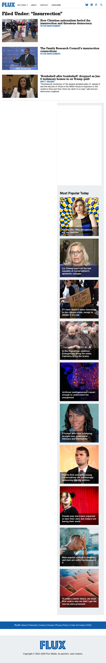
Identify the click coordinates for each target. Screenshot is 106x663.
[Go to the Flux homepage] (8, 6)
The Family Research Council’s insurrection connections (69, 49)
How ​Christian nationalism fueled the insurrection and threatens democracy (66, 22)
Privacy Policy (62, 625)
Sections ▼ (22, 5)
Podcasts (32, 625)
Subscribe (56, 5)
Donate (50, 625)
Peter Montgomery (50, 26)
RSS (89, 625)
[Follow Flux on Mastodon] (87, 5)
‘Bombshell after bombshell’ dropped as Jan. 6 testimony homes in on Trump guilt (70, 77)
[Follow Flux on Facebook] (96, 5)
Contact (44, 5)
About (34, 5)
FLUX (17, 625)
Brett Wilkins (47, 81)
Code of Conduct (78, 625)
